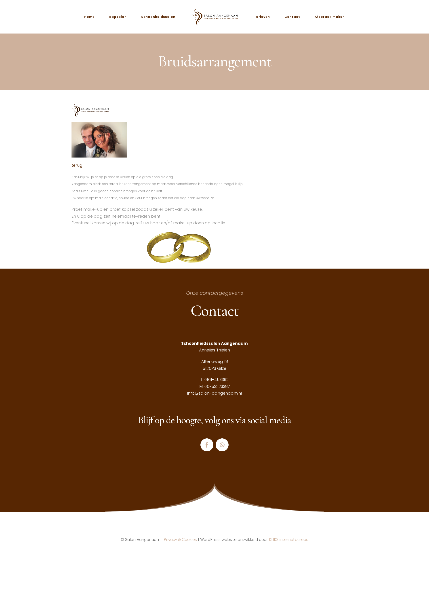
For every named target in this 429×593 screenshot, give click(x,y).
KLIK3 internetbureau (288, 539)
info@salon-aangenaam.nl (214, 393)
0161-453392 (216, 379)
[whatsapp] (222, 444)
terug (77, 165)
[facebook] (206, 444)
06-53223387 (217, 386)
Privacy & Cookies (180, 539)
